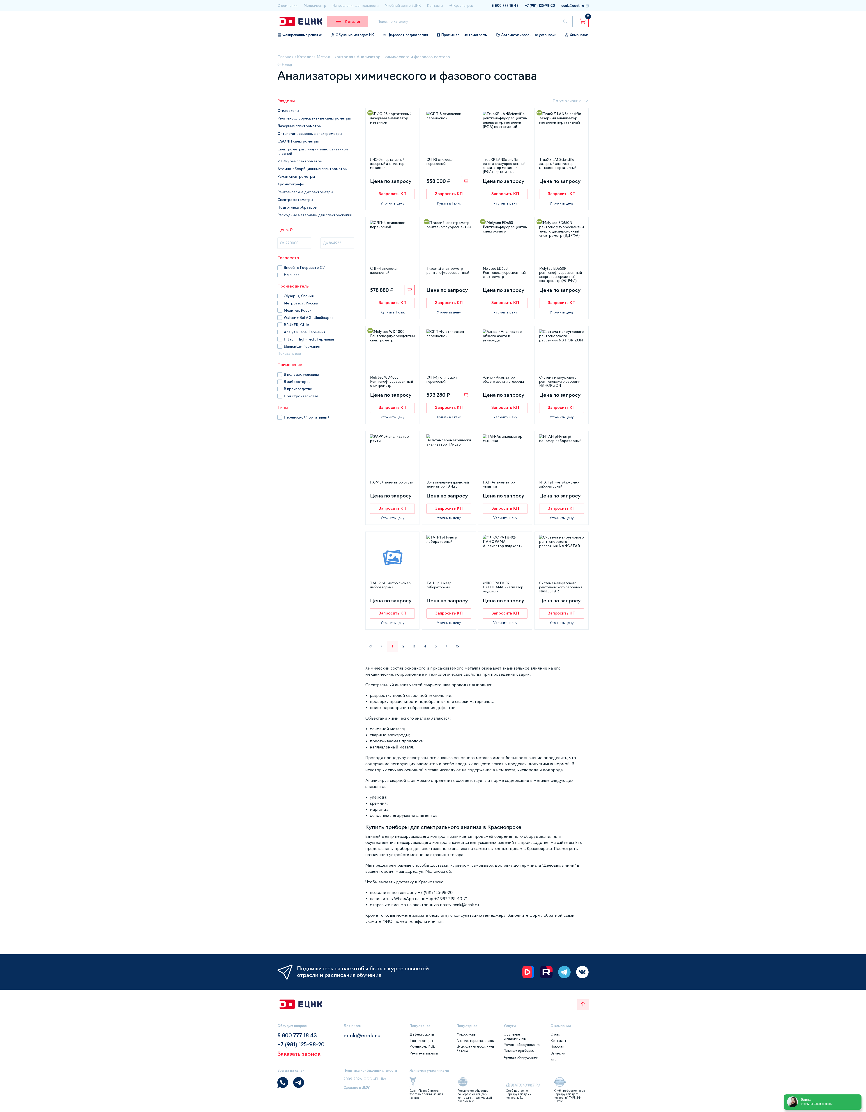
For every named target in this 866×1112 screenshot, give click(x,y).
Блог (554, 1059)
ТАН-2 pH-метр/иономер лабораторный (390, 585)
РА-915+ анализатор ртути (391, 482)
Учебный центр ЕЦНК (403, 5)
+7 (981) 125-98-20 (540, 5)
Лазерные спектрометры (299, 126)
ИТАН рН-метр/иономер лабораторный (559, 484)
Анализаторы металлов (475, 1040)
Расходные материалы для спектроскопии (314, 215)
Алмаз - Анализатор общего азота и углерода (503, 379)
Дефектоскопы (422, 1034)
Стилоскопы (288, 110)
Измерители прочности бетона (475, 1049)
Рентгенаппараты (424, 1053)
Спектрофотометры (295, 199)
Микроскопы (466, 1034)
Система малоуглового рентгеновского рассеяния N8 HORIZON (560, 381)
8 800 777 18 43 (505, 5)
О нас (555, 1034)
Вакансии (557, 1053)
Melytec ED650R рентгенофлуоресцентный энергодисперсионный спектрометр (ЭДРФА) (560, 274)
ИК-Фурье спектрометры (299, 161)
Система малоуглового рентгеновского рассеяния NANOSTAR (560, 587)
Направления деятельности (355, 5)
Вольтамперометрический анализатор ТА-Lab (447, 484)
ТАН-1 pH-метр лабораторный (438, 585)
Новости (557, 1047)
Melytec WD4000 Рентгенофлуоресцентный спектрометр (391, 381)
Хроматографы (290, 184)
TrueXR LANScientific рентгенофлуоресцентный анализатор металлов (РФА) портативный (504, 165)
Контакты (435, 5)
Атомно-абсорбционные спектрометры (312, 168)
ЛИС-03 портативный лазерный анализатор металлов (387, 163)
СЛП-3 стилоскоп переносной (440, 161)
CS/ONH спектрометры (298, 141)
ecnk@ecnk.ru (572, 5)
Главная (285, 57)
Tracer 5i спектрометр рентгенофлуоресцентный (447, 270)
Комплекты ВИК (422, 1047)
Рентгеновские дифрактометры (305, 192)
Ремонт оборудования (522, 1044)
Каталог (305, 57)
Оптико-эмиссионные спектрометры (309, 133)
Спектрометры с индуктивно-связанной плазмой (312, 151)
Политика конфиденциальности (370, 1070)
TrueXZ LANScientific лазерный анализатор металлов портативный (557, 163)
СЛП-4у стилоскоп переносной (441, 379)
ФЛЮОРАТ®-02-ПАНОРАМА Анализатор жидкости (503, 587)
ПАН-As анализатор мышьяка (499, 484)
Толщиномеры (421, 1040)
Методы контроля (335, 57)
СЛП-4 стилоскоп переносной (384, 270)
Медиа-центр (315, 5)
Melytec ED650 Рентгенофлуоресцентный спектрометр (504, 272)
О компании (287, 5)
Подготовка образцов (297, 207)
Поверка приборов (519, 1051)
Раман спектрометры (296, 176)
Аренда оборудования (522, 1057)
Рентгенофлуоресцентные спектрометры (314, 118)
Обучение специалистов (515, 1036)
